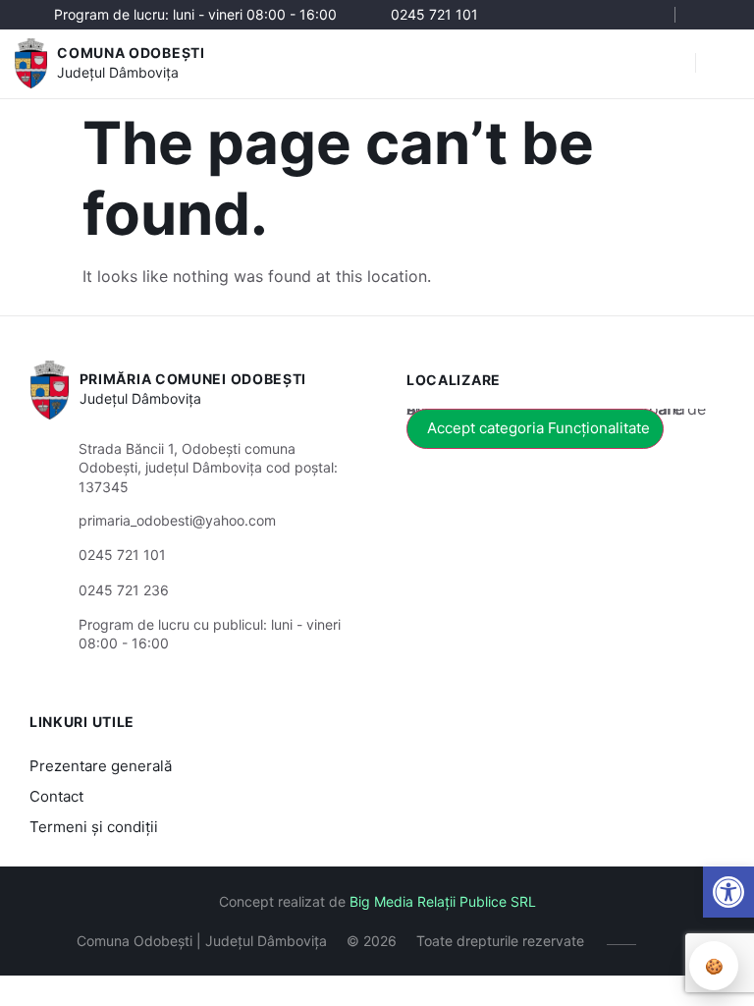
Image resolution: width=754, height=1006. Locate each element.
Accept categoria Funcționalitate (538, 428)
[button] (728, 892)
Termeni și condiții (93, 826)
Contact (56, 796)
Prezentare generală (100, 765)
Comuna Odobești (131, 52)
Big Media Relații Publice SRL (443, 901)
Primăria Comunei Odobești (193, 378)
